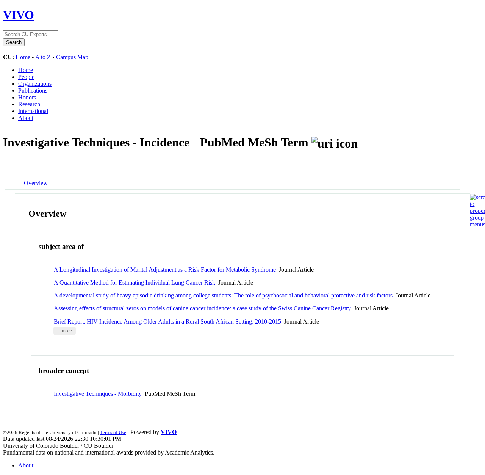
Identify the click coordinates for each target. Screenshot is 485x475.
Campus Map (72, 57)
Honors (27, 97)
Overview (36, 183)
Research (29, 104)
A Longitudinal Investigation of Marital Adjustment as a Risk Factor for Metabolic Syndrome (165, 269)
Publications (32, 90)
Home (23, 57)
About (25, 118)
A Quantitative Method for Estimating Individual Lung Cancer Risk (134, 282)
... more (64, 330)
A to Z (43, 57)
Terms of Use (113, 432)
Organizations (35, 83)
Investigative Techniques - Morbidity (98, 393)
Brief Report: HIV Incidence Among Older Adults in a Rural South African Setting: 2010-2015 (167, 321)
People (26, 77)
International (33, 111)
